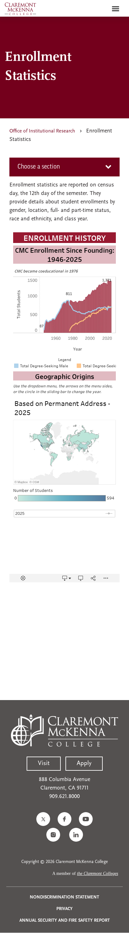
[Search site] (102, 8)
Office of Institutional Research (42, 131)
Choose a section (39, 167)
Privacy (64, 909)
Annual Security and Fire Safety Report (64, 920)
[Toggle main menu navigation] (115, 9)
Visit (43, 763)
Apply (84, 763)
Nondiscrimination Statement (64, 897)
